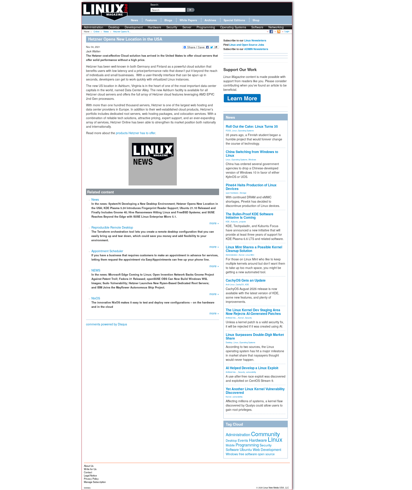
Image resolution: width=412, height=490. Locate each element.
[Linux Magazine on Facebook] (271, 31)
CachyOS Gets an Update (246, 280)
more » (214, 223)
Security (171, 27)
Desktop (114, 27)
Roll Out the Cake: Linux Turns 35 (252, 126)
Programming (206, 27)
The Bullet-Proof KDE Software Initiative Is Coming (249, 216)
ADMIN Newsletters (256, 49)
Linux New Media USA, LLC (276, 487)
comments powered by (106, 324)
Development (134, 27)
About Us (89, 465)
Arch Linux (230, 284)
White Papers (188, 20)
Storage (243, 192)
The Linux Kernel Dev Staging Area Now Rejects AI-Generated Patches (253, 312)
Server (186, 27)
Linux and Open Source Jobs (246, 45)
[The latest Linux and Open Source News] (278, 31)
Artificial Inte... (231, 317)
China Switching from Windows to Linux (252, 153)
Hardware (154, 27)
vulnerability (251, 372)
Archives (210, 20)
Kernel (241, 254)
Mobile (230, 445)
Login (287, 31)
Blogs (168, 20)
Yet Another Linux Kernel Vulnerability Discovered (255, 391)
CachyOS (240, 284)
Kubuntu (234, 221)
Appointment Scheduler (107, 251)
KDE (228, 221)
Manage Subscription (95, 482)
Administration (93, 27)
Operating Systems (233, 27)
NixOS (95, 298)
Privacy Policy (91, 478)
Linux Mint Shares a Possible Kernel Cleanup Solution (254, 249)
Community (265, 433)
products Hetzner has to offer (135, 133)
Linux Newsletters (255, 40)
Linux (234, 130)
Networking (276, 27)
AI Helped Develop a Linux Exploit (252, 368)
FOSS (228, 130)
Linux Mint (250, 254)
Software (257, 27)
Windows (252, 159)
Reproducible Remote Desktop (112, 227)
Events (243, 440)
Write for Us (90, 469)
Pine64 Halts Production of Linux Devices (251, 187)
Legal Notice (90, 475)
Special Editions (234, 20)
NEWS (95, 270)
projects (242, 221)
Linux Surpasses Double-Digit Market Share (255, 336)
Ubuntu (246, 449)
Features (151, 20)
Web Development (267, 449)
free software (248, 454)
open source (266, 454)
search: (154, 4)
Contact (88, 472)
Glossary (87, 488)
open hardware (232, 192)
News (134, 20)
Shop (256, 20)
